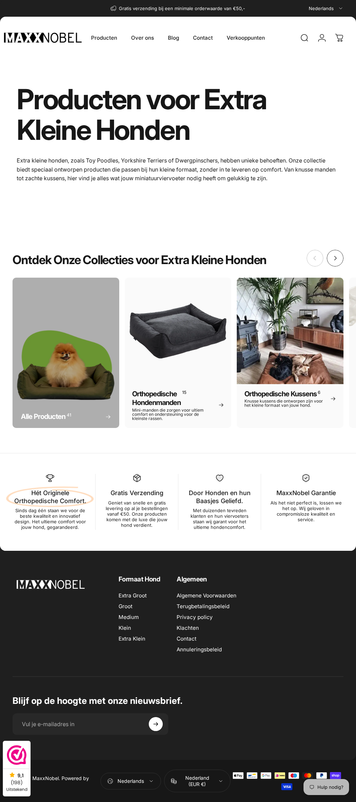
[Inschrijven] (156, 724)
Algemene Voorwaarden (206, 595)
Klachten (188, 628)
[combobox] (326, 8)
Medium (129, 617)
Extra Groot (133, 595)
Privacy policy (195, 617)
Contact (186, 638)
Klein (125, 628)
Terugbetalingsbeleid (203, 606)
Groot (125, 606)
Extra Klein (132, 638)
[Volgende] (335, 258)
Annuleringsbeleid (199, 649)
